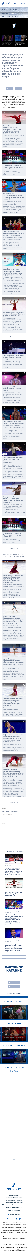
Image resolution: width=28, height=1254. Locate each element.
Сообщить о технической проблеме (17, 48)
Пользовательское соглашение (14, 1202)
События (8, 1207)
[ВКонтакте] (9, 88)
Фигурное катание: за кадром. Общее (10, 820)
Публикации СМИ (17, 1207)
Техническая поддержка (19, 1205)
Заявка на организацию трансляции (14, 1240)
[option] (7, 43)
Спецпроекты (18, 1193)
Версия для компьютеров (14, 1210)
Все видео (20, 1200)
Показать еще (14, 337)
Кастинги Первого (10, 1200)
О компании (9, 1193)
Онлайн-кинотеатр (14, 1195)
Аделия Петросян (6, 811)
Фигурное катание (10, 9)
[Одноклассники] (18, 88)
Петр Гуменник (14, 811)
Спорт (3, 817)
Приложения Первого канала (14, 1197)
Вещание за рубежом (15, 1214)
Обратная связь (6, 1205)
